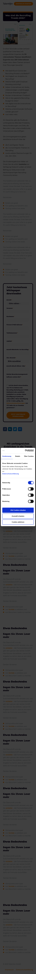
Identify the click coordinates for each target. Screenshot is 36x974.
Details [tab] (17, 456)
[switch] (28, 489)
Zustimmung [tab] (6, 456)
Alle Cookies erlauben (18, 510)
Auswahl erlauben (18, 516)
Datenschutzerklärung (10, 474)
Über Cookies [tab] (29, 456)
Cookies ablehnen (18, 522)
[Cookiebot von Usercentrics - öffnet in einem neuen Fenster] (25, 450)
